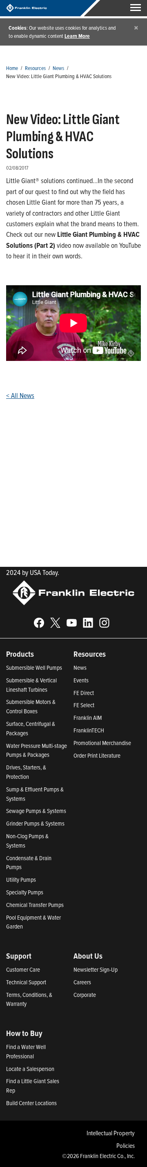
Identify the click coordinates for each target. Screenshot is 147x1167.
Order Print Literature (97, 755)
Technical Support (26, 982)
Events (81, 680)
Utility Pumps (21, 879)
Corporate (85, 994)
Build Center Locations (31, 1103)
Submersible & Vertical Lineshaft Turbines (31, 685)
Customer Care (23, 969)
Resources (35, 68)
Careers (82, 982)
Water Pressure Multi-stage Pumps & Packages (36, 750)
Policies (125, 1145)
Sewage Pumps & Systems (36, 810)
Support (18, 956)
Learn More (77, 36)
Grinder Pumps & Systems (35, 823)
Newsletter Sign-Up (96, 969)
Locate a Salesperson (30, 1068)
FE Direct (84, 692)
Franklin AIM (88, 717)
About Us (88, 956)
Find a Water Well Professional (26, 1051)
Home (12, 68)
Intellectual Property (111, 1132)
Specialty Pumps (24, 892)
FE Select (84, 705)
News (58, 68)
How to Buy (24, 1033)
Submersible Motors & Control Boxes (31, 706)
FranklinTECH (89, 730)
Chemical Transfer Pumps (35, 904)
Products (20, 654)
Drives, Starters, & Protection (26, 772)
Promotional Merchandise (102, 743)
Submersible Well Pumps (34, 667)
